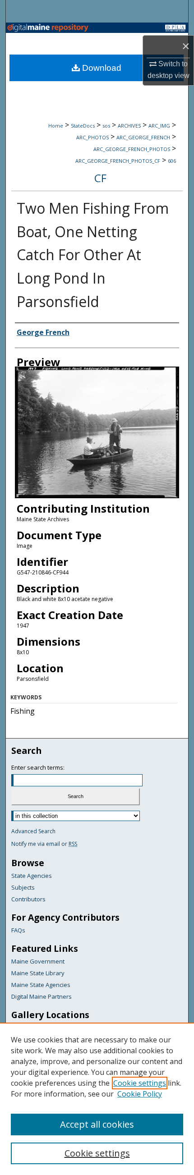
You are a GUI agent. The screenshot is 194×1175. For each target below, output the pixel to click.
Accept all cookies (97, 1124)
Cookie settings (139, 1083)
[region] (97, 1099)
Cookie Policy (139, 1094)
